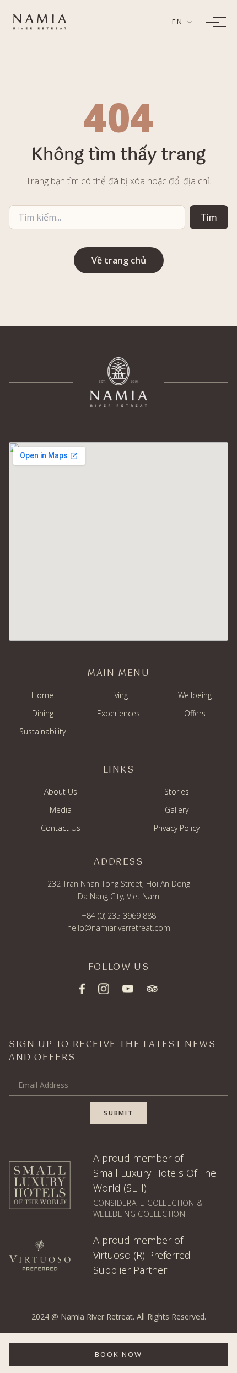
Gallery (176, 810)
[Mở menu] (213, 22)
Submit (118, 1113)
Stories (176, 791)
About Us (60, 791)
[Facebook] (82, 988)
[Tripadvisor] (152, 988)
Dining (42, 713)
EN (177, 21)
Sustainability (42, 731)
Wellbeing (195, 695)
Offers (195, 713)
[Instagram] (103, 988)
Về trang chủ (118, 260)
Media (61, 810)
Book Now (118, 1354)
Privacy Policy (177, 828)
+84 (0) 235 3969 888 (119, 915)
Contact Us (60, 828)
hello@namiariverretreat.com (118, 928)
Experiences (118, 713)
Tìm (209, 217)
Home (42, 695)
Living (118, 695)
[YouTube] (127, 989)
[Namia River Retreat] (39, 22)
